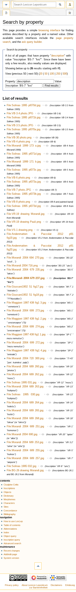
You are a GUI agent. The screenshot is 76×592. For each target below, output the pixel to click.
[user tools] (69, 4)
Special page (6, 13)
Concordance (10, 510)
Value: (58, 81)
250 (58, 73)
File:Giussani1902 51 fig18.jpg (25, 294)
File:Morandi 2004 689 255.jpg (25, 450)
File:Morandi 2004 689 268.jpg (25, 418)
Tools (69, 13)
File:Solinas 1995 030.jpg (23, 394)
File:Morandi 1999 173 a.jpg (24, 145)
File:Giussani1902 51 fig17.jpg (25, 286)
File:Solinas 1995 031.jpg (21, 382)
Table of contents (12, 525)
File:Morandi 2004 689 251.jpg (25, 426)
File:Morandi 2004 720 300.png (25, 358)
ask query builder (32, 42)
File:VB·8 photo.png (18, 201)
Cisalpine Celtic (11, 484)
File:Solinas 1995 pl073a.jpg (24, 181)
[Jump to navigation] (6, 4)
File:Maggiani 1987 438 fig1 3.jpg (26, 302)
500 (65, 73)
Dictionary (9, 496)
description (57, 55)
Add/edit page (10, 554)
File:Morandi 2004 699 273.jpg (25, 310)
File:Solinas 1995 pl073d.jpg (24, 206)
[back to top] (38, 566)
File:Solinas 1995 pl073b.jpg (24, 193)
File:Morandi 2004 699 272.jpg (25, 342)
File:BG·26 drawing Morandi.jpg (25, 470)
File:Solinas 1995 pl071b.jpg (23, 117)
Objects (7, 492)
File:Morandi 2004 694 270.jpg (25, 257)
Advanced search (12, 543)
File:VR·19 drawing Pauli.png (24, 221)
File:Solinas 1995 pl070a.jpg (23, 129)
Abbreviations (10, 529)
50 (46, 73)
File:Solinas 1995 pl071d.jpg (24, 153)
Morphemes (9, 499)
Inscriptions (9, 488)
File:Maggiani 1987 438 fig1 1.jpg (26, 334)
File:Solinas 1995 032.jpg (21, 466)
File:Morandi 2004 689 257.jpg (25, 458)
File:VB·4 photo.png (18, 141)
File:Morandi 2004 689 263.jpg (25, 386)
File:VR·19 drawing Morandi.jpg (25, 214)
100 (52, 73)
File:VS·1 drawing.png (19, 230)
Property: (10, 81)
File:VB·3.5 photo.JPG (20, 125)
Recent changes (12, 550)
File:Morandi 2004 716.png (22, 265)
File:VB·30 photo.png (19, 137)
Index (6, 532)
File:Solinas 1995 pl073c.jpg (24, 169)
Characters (9, 503)
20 (41, 73)
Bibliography (10, 514)
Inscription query (12, 540)
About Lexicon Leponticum (35, 585)
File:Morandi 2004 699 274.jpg (25, 326)
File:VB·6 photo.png (18, 177)
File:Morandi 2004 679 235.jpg (25, 269)
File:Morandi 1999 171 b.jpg (24, 161)
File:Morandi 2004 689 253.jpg (25, 442)
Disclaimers (56, 585)
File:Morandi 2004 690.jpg (22, 434)
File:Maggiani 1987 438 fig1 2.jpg (26, 318)
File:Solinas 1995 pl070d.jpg (23, 105)
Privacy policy (12, 585)
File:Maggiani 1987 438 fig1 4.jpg (26, 350)
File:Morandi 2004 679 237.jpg (26, 278)
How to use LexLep (13, 521)
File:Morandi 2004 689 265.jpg (25, 410)
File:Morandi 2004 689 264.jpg (25, 402)
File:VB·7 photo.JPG (19, 189)
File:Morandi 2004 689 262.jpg (25, 374)
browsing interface (49, 30)
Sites (6, 506)
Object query (10, 536)
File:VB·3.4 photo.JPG (20, 113)
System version (11, 558)
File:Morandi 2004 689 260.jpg (25, 366)
